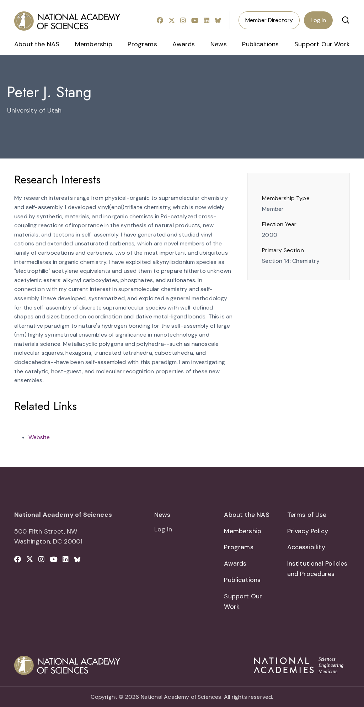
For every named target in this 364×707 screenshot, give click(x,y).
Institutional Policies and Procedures (317, 568)
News (218, 44)
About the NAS (36, 44)
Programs (142, 44)
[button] (345, 20)
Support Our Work (322, 44)
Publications (260, 44)
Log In (318, 20)
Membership (93, 44)
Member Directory (269, 20)
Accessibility (306, 547)
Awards (183, 44)
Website (39, 437)
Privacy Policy (307, 531)
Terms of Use (307, 514)
